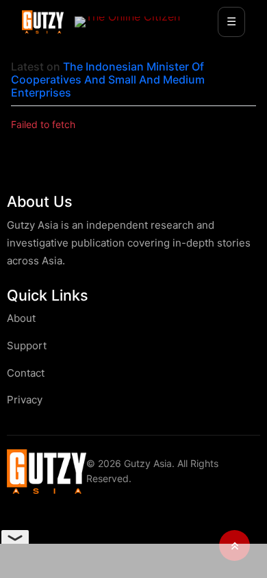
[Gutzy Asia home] (46, 471)
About (21, 318)
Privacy (24, 399)
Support (27, 345)
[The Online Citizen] (127, 21)
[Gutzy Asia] (43, 22)
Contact (25, 372)
